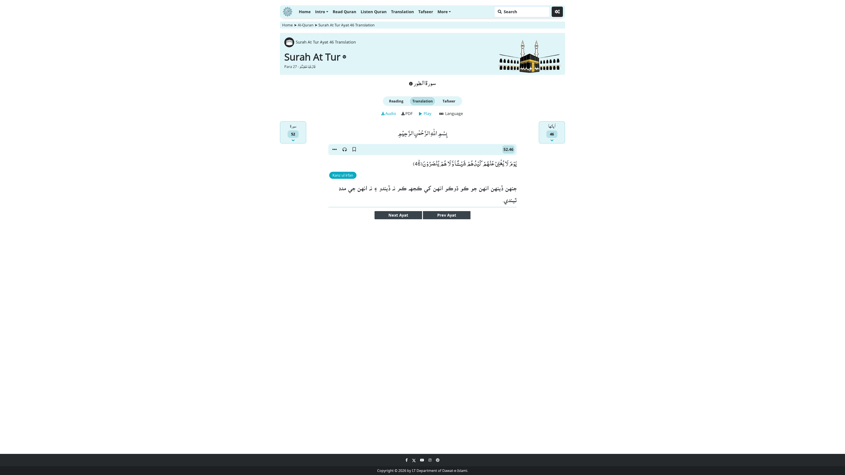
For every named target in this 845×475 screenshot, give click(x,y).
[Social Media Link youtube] (422, 460)
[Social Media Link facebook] (407, 460)
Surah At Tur (312, 56)
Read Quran (344, 11)
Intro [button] (320, 11)
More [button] (442, 11)
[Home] (287, 11)
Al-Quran (306, 24)
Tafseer (425, 11)
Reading (396, 101)
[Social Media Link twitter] (414, 460)
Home (305, 11)
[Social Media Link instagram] (430, 460)
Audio (390, 113)
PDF (409, 113)
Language (453, 113)
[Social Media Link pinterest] (437, 460)
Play (426, 113)
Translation (402, 11)
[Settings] (557, 12)
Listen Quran (374, 11)
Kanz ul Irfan (342, 175)
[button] (334, 149)
